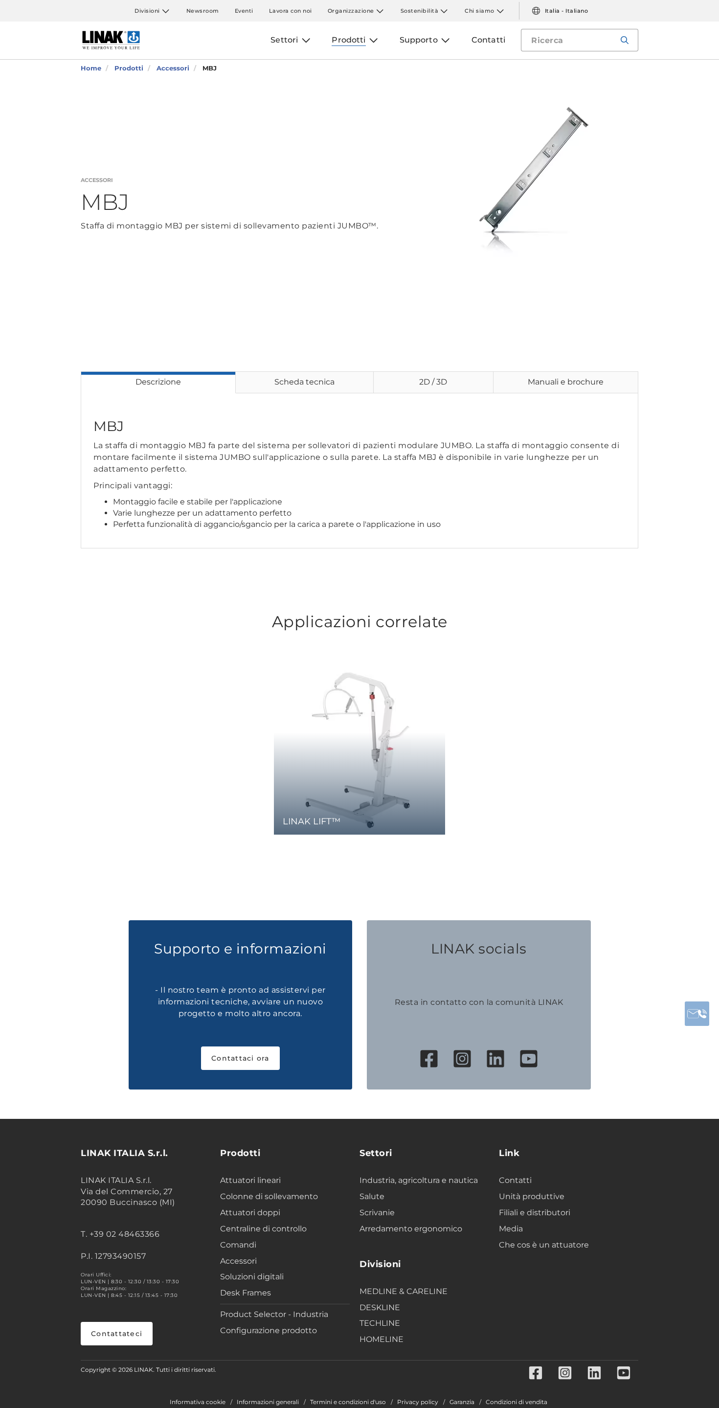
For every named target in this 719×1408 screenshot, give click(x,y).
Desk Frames (245, 1292)
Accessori (238, 1261)
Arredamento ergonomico (411, 1228)
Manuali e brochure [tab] (566, 381)
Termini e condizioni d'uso (348, 1402)
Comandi (238, 1244)
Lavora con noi (290, 10)
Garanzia (461, 1402)
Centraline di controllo (263, 1228)
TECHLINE (380, 1323)
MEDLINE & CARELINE (404, 1291)
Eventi (244, 10)
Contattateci (116, 1333)
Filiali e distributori (534, 1212)
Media (511, 1228)
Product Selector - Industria (274, 1314)
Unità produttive (531, 1196)
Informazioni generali (268, 1402)
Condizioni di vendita (516, 1402)
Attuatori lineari (250, 1180)
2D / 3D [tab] (433, 381)
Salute (372, 1196)
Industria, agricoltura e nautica (419, 1180)
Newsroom (202, 10)
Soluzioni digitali (252, 1276)
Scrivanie (377, 1212)
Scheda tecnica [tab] (304, 381)
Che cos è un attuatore (544, 1244)
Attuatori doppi (250, 1212)
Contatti (515, 1180)
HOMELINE (382, 1339)
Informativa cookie (197, 1402)
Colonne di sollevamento (269, 1196)
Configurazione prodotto (268, 1330)
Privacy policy (417, 1402)
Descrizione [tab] (158, 381)
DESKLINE (380, 1307)
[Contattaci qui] (697, 1013)
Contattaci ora (240, 1058)
